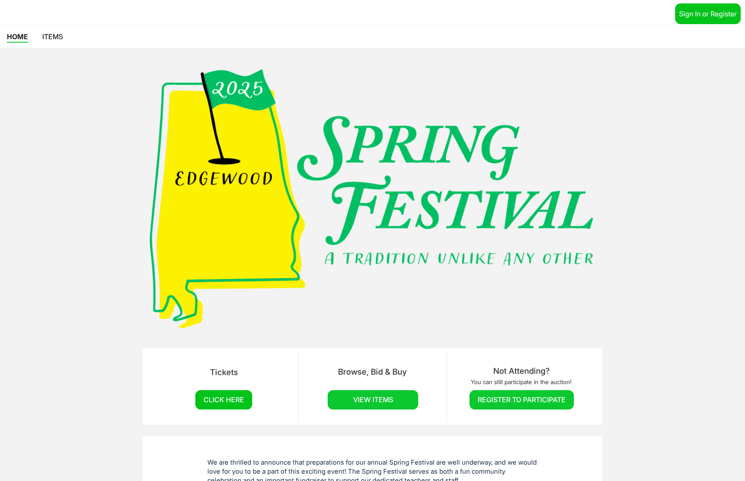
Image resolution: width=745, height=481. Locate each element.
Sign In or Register (708, 13)
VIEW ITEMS (373, 399)
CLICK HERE (223, 399)
